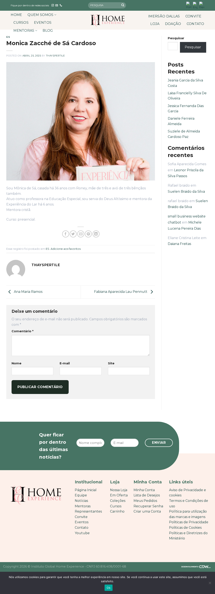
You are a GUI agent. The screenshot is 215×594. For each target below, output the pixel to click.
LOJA (154, 24)
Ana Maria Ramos (27, 292)
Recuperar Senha (148, 506)
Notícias (81, 501)
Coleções (117, 501)
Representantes (88, 511)
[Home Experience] (107, 20)
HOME (16, 15)
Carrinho (117, 511)
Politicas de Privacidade (188, 522)
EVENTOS (42, 23)
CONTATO (195, 24)
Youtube (82, 533)
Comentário (22, 331)
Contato (81, 528)
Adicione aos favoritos (66, 248)
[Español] (201, 5)
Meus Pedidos (145, 501)
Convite (81, 517)
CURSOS (21, 23)
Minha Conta (144, 490)
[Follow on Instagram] (52, 5)
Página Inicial (86, 490)
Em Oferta (119, 495)
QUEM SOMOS (40, 15)
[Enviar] (123, 5)
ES (8, 36)
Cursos (115, 506)
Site (111, 363)
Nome (16, 363)
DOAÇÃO (173, 24)
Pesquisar (176, 38)
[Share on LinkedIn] (96, 233)
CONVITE (193, 16)
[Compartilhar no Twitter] (73, 233)
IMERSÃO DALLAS (164, 16)
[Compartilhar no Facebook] (65, 233)
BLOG (48, 31)
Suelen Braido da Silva (186, 192)
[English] (195, 5)
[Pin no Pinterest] (88, 233)
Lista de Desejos (147, 495)
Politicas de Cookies (185, 528)
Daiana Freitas (179, 244)
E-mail (65, 363)
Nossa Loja (118, 490)
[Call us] (61, 5)
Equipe (81, 495)
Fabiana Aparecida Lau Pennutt (121, 292)
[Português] (188, 5)
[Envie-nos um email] (56, 5)
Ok (108, 587)
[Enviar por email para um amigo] (80, 233)
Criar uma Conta (147, 511)
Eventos (81, 522)
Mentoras (82, 506)
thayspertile (55, 55)
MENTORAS (23, 31)
